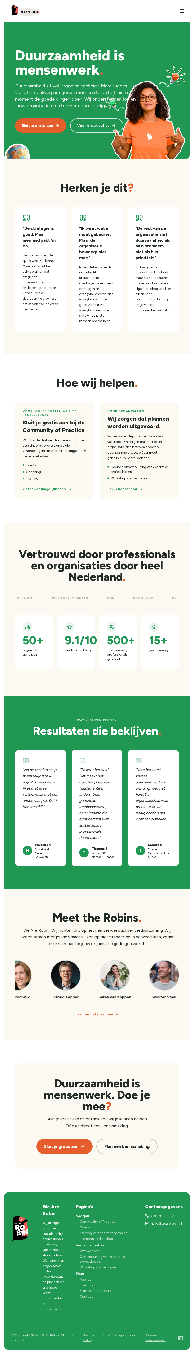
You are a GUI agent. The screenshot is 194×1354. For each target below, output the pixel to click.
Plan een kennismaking (127, 1146)
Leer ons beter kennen (94, 1014)
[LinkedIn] (180, 1338)
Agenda (86, 1279)
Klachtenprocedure (122, 1335)
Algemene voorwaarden (155, 1337)
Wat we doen (89, 1251)
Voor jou (82, 1216)
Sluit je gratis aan (37, 125)
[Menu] (181, 11)
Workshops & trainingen (98, 1267)
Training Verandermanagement (103, 1233)
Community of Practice (97, 1222)
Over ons (86, 1285)
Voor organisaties (93, 125)
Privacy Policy (88, 1337)
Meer (80, 1274)
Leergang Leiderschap (96, 1239)
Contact (86, 1297)
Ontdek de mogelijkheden (44, 489)
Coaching (87, 1227)
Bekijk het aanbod (122, 489)
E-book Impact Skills (95, 1291)
